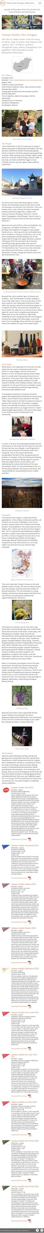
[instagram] (41, 1230)
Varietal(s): (14, 792)
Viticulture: (6, 103)
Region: (4, 82)
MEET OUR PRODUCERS (22, 20)
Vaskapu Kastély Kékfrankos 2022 (25, 968)
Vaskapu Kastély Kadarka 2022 (23, 928)
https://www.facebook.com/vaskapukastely (25, 80)
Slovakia (25, 26)
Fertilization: (6, 105)
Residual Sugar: (16, 853)
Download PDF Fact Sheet (19, 839)
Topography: (7, 91)
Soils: (4, 87)
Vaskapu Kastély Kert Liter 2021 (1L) (24, 1055)
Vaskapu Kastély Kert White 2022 (25, 1186)
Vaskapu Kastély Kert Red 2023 (24, 1102)
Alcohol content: (16, 793)
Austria (5, 24)
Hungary (36, 24)
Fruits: (4, 96)
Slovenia (33, 26)
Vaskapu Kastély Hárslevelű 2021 (25, 845)
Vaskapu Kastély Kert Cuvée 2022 (25, 1012)
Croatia (28, 24)
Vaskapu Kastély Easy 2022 (22, 787)
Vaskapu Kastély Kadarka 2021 (23, 884)
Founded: (5, 78)
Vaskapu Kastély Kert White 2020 (25, 1141)
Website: (5, 80)
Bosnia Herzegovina (17, 24)
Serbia (18, 26)
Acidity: (13, 855)
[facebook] (37, 1230)
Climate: (5, 85)
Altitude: (5, 89)
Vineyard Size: (7, 100)
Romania (11, 26)
